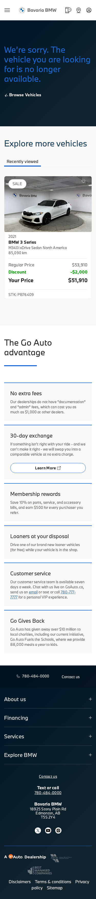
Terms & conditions (53, 881)
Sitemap (55, 887)
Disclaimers (20, 881)
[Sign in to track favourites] (84, 182)
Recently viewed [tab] (22, 161)
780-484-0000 (48, 792)
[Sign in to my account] (89, 10)
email (33, 592)
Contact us (48, 776)
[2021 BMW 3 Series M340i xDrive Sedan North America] (48, 204)
